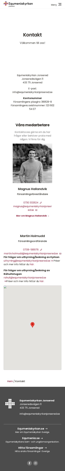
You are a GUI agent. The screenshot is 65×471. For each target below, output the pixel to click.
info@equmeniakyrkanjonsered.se (40, 414)
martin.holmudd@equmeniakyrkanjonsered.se (31, 253)
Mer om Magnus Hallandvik (31, 215)
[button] (32, 325)
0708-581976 (31, 249)
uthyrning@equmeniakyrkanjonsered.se (27, 260)
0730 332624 (31, 202)
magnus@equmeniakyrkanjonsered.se (32, 208)
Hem (10, 381)
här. (32, 264)
